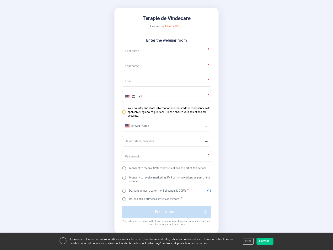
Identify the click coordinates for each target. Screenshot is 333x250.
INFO (248, 241)
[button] (129, 96)
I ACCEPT (265, 241)
